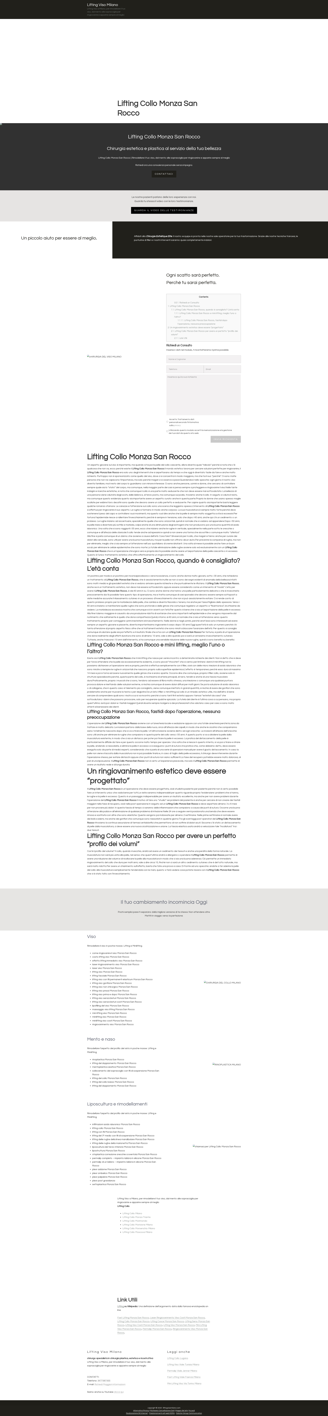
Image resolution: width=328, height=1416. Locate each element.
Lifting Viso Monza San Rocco (179, 1325)
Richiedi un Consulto (186, 303)
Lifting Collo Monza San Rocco (184, 306)
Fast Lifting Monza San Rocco (133, 1317)
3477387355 (104, 1380)
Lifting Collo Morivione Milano (137, 1225)
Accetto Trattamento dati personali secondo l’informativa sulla (184, 422)
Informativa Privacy (141, 1411)
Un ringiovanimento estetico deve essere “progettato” (196, 327)
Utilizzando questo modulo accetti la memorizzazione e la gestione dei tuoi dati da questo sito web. (200, 431)
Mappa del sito (182, 1411)
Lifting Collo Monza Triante (136, 1217)
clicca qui (119, 1392)
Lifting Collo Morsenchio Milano (138, 1228)
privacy (177, 425)
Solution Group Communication (189, 1413)
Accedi (192, 1411)
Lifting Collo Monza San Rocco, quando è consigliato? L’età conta (205, 310)
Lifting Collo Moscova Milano (137, 1232)
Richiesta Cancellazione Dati (162, 1411)
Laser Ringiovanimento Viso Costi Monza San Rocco (177, 1317)
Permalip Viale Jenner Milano (182, 1371)
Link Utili (180, 338)
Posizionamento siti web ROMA (162, 1413)
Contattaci (164, 174)
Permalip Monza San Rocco (157, 1329)
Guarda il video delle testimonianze (164, 210)
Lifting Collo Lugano (177, 1358)
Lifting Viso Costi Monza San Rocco (143, 1325)
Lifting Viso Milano (102, 5)
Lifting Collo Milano (132, 1213)
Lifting (120, 1306)
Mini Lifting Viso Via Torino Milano (184, 1383)
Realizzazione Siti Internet (137, 1413)
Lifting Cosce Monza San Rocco (167, 1321)
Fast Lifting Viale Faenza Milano (184, 1377)
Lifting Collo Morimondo (134, 1221)
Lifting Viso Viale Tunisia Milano (183, 1364)
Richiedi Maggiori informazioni (109, 1384)
